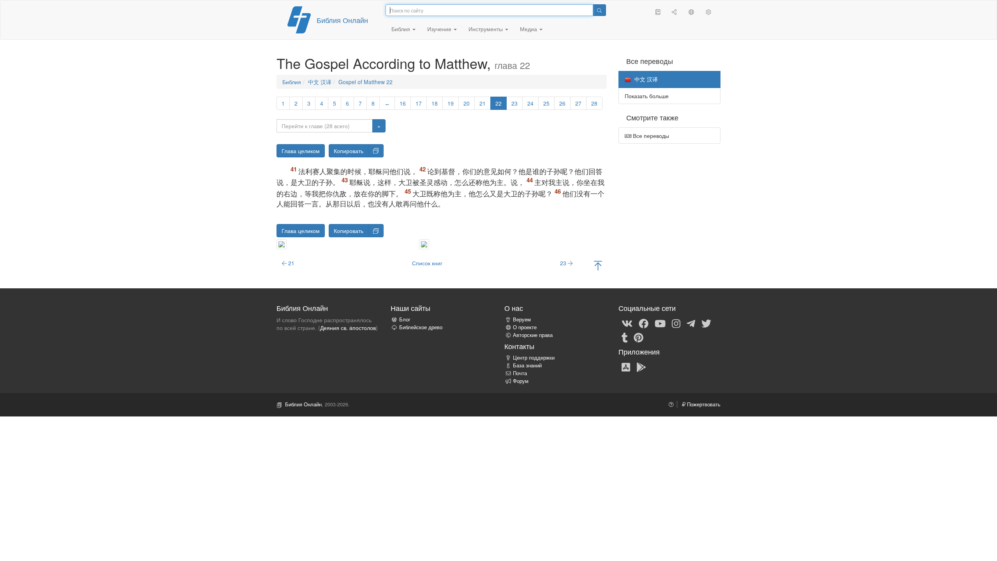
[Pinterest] (638, 337)
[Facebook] (643, 323)
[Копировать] (376, 150)
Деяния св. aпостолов (348, 328)
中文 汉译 (319, 82)
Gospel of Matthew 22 (365, 82)
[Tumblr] (625, 337)
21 (482, 103)
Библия (291, 82)
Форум (520, 381)
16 (403, 103)
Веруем (522, 319)
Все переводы (650, 135)
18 (435, 103)
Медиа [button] (529, 29)
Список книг (427, 263)
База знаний (527, 365)
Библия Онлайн (342, 19)
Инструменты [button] (486, 29)
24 (530, 103)
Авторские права (533, 335)
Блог (404, 319)
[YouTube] (660, 323)
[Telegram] (691, 323)
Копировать (348, 151)
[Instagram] (676, 323)
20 (466, 103)
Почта (520, 373)
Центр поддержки (534, 357)
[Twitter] (706, 323)
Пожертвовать (702, 404)
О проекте (525, 327)
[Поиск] (599, 10)
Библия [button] (401, 29)
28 (594, 103)
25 (546, 103)
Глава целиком (301, 151)
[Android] (641, 367)
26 (562, 103)
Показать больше (647, 96)
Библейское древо (420, 327)
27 (578, 103)
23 (514, 103)
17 (419, 103)
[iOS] (626, 367)
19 (450, 103)
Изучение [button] (440, 29)
